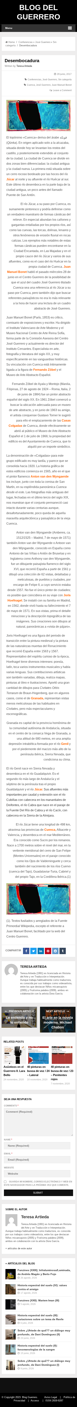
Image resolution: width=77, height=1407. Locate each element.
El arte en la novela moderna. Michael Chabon (57, 1022)
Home (11, 42)
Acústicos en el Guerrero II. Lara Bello (14, 1071)
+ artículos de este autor (18, 1248)
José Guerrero (42, 42)
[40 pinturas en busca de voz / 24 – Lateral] (38, 1055)
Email (8, 1153)
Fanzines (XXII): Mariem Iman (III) (38, 1300)
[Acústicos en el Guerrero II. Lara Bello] (15, 1055)
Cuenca (31, 85)
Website (9, 1167)
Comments (11, 1105)
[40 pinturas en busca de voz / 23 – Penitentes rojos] (62, 1055)
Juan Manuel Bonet (62, 85)
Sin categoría (65, 79)
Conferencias (26, 42)
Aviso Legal (50, 1397)
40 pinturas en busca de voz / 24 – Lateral (38, 1071)
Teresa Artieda (24, 66)
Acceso (35, 1400)
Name (8, 1139)
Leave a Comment (62, 90)
